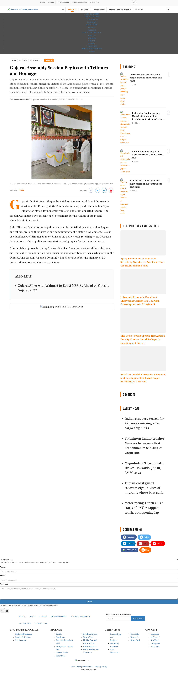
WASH (91, 52)
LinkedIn (130, 543)
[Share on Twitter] (97, 191)
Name (2, 567)
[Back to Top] (2, 610)
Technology (92, 19)
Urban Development (91, 49)
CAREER (43, 616)
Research (135, 637)
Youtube (159, 543)
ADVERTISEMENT (59, 616)
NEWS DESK (72, 9)
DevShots (135, 634)
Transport (91, 46)
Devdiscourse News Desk (20, 99)
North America (89, 646)
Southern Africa (90, 634)
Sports (91, 44)
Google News (130, 550)
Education (91, 25)
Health (91, 36)
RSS (147, 550)
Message (4, 584)
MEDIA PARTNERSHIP (80, 616)
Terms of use (88, 667)
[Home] (63, 9)
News (25, 60)
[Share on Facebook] (91, 191)
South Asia (60, 637)
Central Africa (62, 653)
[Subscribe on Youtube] (111, 191)
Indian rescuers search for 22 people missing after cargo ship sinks (144, 423)
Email (2, 575)
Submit (89, 602)
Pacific (59, 634)
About (42, 2)
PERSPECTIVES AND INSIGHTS (120, 9)
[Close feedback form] (177, 559)
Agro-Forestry (91, 14)
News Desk (135, 640)
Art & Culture (92, 17)
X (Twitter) (155, 637)
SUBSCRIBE (138, 618)
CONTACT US (41, 623)
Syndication (20, 640)
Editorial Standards (23, 634)
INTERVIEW (139, 9)
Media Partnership (79, 2)
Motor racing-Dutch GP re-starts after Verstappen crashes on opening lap (144, 508)
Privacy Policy (101, 667)
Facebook (130, 537)
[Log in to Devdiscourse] (134, 2)
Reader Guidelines (23, 637)
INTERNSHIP (25, 623)
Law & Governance (91, 33)
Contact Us (94, 2)
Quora (144, 543)
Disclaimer (76, 667)
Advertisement (63, 2)
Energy (91, 27)
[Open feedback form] (7, 611)
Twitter (146, 537)
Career (51, 2)
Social (91, 41)
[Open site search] (168, 9)
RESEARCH (84, 9)
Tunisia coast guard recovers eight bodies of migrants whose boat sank (144, 488)
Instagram (155, 643)
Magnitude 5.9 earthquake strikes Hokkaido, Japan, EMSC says (144, 468)
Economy (91, 22)
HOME (22, 616)
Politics (92, 30)
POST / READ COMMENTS (68, 306)
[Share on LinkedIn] (104, 191)
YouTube (155, 640)
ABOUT (32, 616)
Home (14, 60)
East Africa (60, 656)
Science (92, 38)
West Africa (88, 637)
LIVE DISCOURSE (99, 9)
